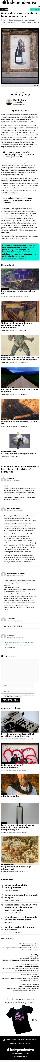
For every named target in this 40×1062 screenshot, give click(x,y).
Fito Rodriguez (5, 456)
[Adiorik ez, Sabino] (20, 784)
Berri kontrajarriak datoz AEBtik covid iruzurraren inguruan (17, 735)
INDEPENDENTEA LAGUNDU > (14, 258)
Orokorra (4, 9)
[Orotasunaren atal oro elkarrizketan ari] (20, 409)
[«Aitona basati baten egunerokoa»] (20, 441)
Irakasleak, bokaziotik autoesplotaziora (12, 766)
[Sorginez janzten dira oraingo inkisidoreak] (20, 864)
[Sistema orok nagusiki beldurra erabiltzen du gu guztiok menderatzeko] (20, 311)
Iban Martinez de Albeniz (8, 770)
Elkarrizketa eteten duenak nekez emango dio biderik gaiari (21, 918)
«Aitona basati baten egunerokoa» (18, 453)
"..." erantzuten (34, 954)
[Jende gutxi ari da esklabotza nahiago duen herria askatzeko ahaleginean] (20, 345)
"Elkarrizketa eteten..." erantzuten (29, 944)
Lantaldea (21, 1043)
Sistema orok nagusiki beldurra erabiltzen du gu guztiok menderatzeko (17, 325)
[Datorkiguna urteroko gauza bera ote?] (20, 279)
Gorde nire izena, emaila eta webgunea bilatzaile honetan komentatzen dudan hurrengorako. (18, 696)
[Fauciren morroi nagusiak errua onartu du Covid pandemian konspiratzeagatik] (20, 813)
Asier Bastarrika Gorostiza (9, 832)
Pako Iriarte (8, 922)
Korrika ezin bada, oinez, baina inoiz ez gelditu (19, 390)
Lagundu (27, 1043)
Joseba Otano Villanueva (12, 900)
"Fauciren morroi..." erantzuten (30, 964)
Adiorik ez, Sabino (10, 796)
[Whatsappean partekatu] (28, 95)
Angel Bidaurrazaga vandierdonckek (27, 966)
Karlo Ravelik (26, 946)
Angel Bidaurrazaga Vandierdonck (12, 739)
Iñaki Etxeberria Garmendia (19, 101)
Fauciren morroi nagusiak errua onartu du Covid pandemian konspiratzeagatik (17, 827)
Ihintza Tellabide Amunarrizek (28, 986)
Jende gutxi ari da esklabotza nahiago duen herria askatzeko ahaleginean (20, 358)
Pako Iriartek (34, 976)
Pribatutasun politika (31, 1039)
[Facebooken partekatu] (18, 95)
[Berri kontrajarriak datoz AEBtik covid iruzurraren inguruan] (20, 722)
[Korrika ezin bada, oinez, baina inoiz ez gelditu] (20, 377)
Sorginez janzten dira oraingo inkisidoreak (16, 868)
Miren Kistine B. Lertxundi (9, 426)
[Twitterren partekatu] (15, 95)
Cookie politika (13, 1043)
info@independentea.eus (21, 1056)
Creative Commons (11, 1039)
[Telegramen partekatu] (25, 95)
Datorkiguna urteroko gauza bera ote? (18, 292)
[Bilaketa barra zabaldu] (39, 6)
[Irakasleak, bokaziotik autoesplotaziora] (20, 753)
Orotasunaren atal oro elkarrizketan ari (19, 422)
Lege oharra (21, 1039)
